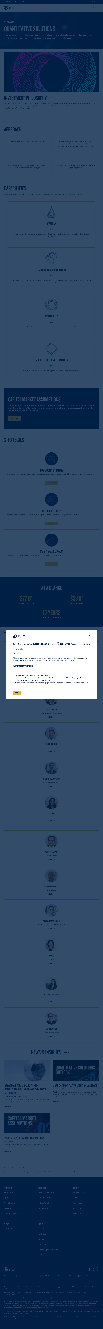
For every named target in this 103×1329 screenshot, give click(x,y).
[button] (89, 636)
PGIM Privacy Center (67, 660)
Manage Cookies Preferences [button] (23, 666)
